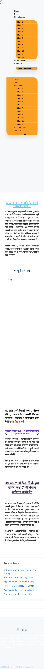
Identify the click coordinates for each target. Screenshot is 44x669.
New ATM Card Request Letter (19, 586)
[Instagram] (7, 655)
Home (16, 11)
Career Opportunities (25, 68)
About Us (18, 64)
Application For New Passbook (19, 590)
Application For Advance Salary (19, 581)
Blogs (16, 14)
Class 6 (20, 38)
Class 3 (20, 28)
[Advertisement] (22, 168)
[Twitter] (3, 655)
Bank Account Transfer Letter (18, 594)
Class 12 (20, 57)
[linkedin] (11, 655)
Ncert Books (19, 17)
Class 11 (20, 54)
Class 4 (20, 32)
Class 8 (20, 44)
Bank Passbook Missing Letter (18, 577)
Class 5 (20, 35)
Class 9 (20, 48)
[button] (22, 74)
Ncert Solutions (21, 61)
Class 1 (20, 22)
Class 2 (20, 25)
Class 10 (20, 51)
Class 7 (20, 41)
